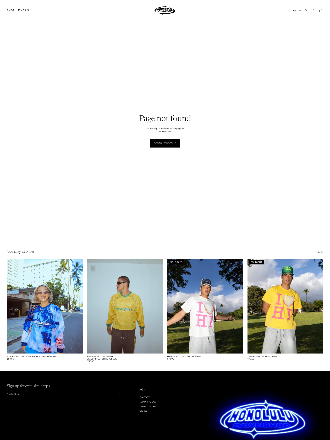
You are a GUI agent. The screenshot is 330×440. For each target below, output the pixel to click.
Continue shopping (165, 143)
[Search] (306, 10)
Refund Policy (148, 401)
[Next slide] (77, 306)
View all (319, 252)
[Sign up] (118, 394)
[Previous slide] (12, 306)
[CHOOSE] (77, 348)
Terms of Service (149, 406)
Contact (145, 397)
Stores (143, 411)
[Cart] (320, 10)
